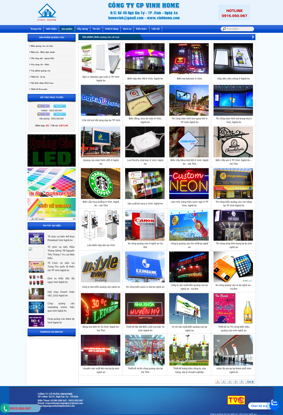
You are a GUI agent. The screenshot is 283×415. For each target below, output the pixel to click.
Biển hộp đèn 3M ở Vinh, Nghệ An (145, 78)
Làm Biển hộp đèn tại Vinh (101, 245)
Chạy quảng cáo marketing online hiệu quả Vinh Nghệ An (61, 307)
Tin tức (96, 29)
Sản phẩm (66, 29)
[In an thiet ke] (52, 196)
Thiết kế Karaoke (37, 89)
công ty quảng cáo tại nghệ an (224, 414)
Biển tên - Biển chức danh (41, 52)
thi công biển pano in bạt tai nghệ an (145, 287)
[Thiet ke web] (52, 216)
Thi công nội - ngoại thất (41, 58)
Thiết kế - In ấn (36, 77)
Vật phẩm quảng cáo (39, 70)
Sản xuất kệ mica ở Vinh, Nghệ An (145, 203)
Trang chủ (35, 29)
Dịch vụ (127, 29)
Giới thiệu (51, 29)
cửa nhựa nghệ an (247, 414)
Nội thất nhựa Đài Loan (40, 83)
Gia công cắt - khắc (38, 64)
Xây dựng (82, 29)
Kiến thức (141, 29)
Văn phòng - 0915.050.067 (51, 118)
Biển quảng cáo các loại (40, 46)
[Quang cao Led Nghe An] (52, 166)
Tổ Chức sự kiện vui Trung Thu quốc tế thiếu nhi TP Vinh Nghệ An (61, 267)
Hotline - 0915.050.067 (51, 110)
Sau (249, 381)
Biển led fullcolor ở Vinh (189, 78)
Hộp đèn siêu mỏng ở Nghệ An (234, 78)
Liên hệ (156, 29)
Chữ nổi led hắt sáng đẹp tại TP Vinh (101, 120)
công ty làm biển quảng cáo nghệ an (101, 287)
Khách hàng (111, 29)
